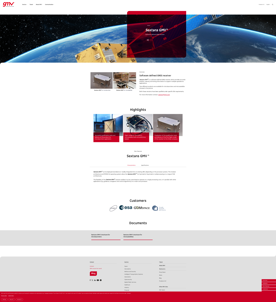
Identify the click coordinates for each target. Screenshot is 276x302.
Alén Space (162, 290)
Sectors (24, 4)
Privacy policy (4, 295)
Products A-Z (261, 4)
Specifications (145, 165)
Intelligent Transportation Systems (133, 274)
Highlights (265, 283)
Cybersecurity (128, 279)
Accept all (19, 299)
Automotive (127, 277)
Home (148, 25)
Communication (49, 4)
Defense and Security (130, 271)
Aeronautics (127, 269)
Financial (126, 290)
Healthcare (127, 284)
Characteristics (131, 165)
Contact (92, 266)
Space (126, 266)
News (160, 275)
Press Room (162, 272)
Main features (266, 286)
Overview (265, 280)
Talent (31, 4)
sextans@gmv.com (164, 95)
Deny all (11, 299)
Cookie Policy (11, 295)
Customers (265, 289)
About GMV (39, 4)
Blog (93, 273)
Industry (126, 287)
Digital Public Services (130, 282)
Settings (4, 299)
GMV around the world (96, 268)
